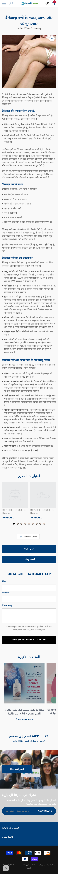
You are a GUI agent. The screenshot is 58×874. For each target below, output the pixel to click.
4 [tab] (25, 524)
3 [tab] (21, 524)
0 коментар (36, 28)
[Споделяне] (52, 38)
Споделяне (52, 38)
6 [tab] (33, 524)
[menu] (4, 3)
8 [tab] (40, 524)
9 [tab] (44, 524)
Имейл (5, 592)
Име (4, 581)
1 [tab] (14, 524)
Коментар (7, 605)
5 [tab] (29, 524)
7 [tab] (36, 524)
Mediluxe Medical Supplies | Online (24, 865)
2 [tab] (18, 524)
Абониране (45, 810)
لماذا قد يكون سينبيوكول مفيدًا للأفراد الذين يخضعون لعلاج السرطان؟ (24, 711)
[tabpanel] (15, 500)
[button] (11, 3)
